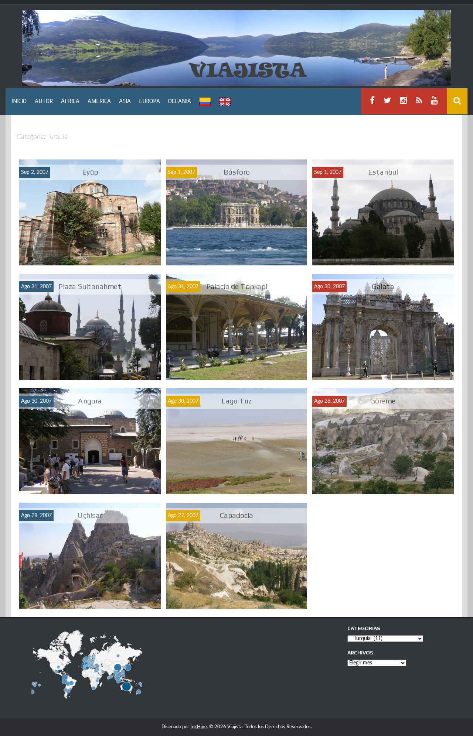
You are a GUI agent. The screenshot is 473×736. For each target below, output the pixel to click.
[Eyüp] (90, 212)
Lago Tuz (236, 400)
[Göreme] (383, 441)
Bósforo (236, 171)
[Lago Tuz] (236, 441)
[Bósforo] (236, 212)
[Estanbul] (383, 212)
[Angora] (90, 441)
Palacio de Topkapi (236, 286)
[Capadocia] (236, 555)
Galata (383, 286)
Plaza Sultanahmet (90, 286)
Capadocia (236, 514)
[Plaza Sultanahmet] (90, 326)
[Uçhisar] (90, 555)
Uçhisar (90, 514)
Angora (90, 400)
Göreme (383, 400)
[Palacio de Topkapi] (236, 326)
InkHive (198, 727)
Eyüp (90, 171)
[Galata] (383, 326)
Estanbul (383, 171)
